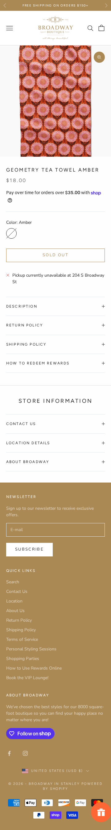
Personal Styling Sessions (31, 649)
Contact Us (16, 591)
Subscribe (29, 549)
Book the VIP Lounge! (27, 678)
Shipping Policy (21, 630)
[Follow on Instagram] (25, 753)
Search (12, 582)
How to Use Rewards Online (34, 668)
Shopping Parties (22, 659)
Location (14, 601)
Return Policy (19, 620)
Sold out (55, 255)
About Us (15, 611)
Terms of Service (22, 639)
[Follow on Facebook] (9, 753)
